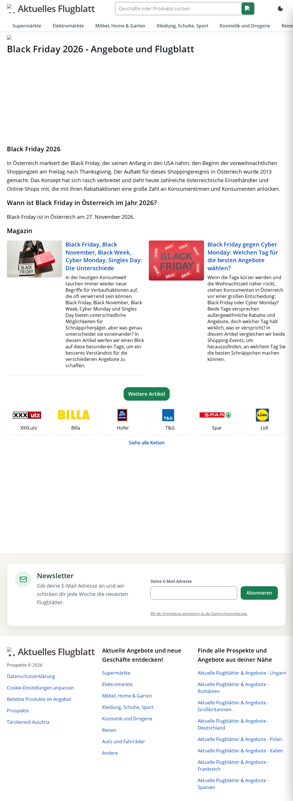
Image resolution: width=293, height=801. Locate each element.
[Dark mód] (280, 8)
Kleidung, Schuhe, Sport (182, 26)
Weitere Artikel (146, 393)
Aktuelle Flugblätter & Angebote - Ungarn (242, 673)
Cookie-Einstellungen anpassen (40, 688)
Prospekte (18, 710)
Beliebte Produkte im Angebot (39, 699)
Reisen (109, 730)
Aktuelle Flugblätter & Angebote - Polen (240, 739)
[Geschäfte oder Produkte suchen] (247, 9)
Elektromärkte (68, 26)
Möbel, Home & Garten (120, 26)
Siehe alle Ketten (147, 443)
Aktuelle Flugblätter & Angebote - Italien (240, 751)
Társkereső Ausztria (28, 722)
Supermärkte (27, 26)
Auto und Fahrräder (123, 741)
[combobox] (185, 8)
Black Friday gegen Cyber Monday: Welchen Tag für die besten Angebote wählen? (242, 256)
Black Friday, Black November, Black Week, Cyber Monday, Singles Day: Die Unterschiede (104, 256)
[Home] (9, 37)
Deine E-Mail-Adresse (171, 581)
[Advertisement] (146, 99)
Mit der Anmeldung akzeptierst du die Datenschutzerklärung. (199, 613)
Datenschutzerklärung (31, 676)
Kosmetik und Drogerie (245, 26)
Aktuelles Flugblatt (56, 8)
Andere (110, 753)
